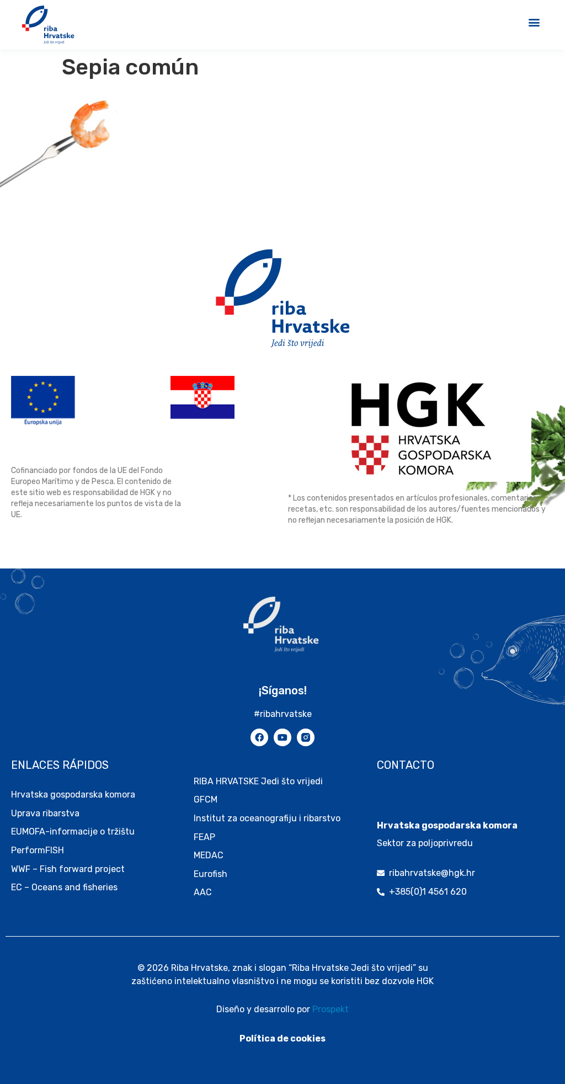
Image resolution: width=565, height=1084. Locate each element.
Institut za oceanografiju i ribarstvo (267, 818)
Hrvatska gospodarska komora (73, 794)
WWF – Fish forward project (68, 869)
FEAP (204, 837)
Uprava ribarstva (45, 813)
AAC (203, 892)
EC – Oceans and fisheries (65, 887)
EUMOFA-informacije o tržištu (73, 831)
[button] (534, 22)
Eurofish (210, 874)
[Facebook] (259, 737)
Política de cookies (282, 1038)
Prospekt (330, 1009)
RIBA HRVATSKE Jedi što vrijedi (258, 781)
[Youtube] (282, 737)
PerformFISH (37, 850)
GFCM (205, 799)
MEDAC (208, 855)
